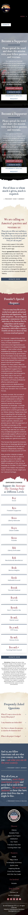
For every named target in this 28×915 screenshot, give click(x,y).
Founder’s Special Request (14, 97)
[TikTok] (17, 899)
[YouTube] (20, 899)
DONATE (6, 24)
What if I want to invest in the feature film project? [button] (11, 715)
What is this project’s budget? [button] (11, 736)
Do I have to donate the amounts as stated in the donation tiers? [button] (12, 729)
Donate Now (14, 92)
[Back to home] (5, 8)
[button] (23, 16)
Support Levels (14, 88)
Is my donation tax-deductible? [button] (11, 722)
